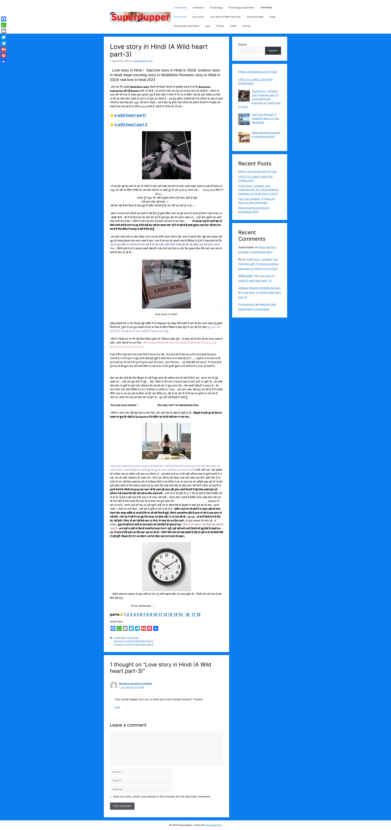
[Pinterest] (4, 56)
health (233, 25)
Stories (247, 25)
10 (155, 614)
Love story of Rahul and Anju (225, 16)
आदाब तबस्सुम (266, 7)
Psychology (216, 7)
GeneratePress (214, 825)
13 (170, 614)
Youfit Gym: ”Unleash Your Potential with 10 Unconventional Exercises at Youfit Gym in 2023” (258, 189)
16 (187, 614)
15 (180, 614)
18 (198, 614)
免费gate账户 (246, 275)
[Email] (4, 31)
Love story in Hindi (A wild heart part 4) (133, 644)
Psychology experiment (241, 7)
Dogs (272, 16)
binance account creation (135, 683)
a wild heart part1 (131, 115)
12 (165, 614)
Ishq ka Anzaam (255, 16)
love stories (180, 16)
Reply (117, 707)
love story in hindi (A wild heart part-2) (133, 641)
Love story (198, 16)
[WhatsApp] (4, 25)
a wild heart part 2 (131, 124)
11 (160, 614)
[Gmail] (4, 49)
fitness (220, 25)
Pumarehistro (246, 304)
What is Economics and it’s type (257, 171)
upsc (207, 25)
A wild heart (180, 7)
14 (175, 614)
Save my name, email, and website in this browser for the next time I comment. (162, 796)
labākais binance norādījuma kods (259, 287)
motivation (198, 7)
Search (242, 44)
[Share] (4, 62)
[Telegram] (4, 43)
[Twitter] (4, 37)
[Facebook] (4, 19)
